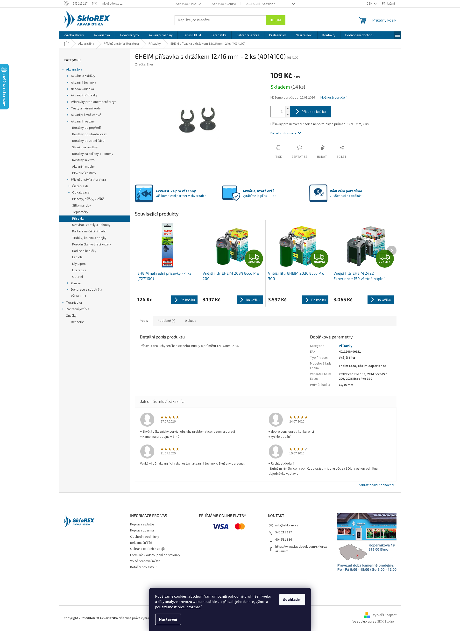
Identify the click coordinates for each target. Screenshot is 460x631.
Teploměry (80, 212)
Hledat (276, 20)
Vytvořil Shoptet (384, 615)
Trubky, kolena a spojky (89, 238)
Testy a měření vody (86, 108)
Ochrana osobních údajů (147, 548)
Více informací (189, 607)
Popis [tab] (144, 320)
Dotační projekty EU (144, 567)
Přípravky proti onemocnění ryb (94, 102)
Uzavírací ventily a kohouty (91, 224)
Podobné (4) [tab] (166, 320)
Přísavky (78, 218)
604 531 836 (283, 539)
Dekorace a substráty (86, 289)
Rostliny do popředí (86, 127)
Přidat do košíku (314, 111)
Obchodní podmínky (260, 4)
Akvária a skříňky (83, 76)
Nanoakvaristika (82, 89)
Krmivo (76, 283)
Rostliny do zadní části (88, 140)
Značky (71, 315)
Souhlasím (292, 599)
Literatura (79, 270)
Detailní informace (283, 133)
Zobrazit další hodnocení (376, 485)
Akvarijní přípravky (84, 95)
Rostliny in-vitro (83, 160)
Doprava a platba (188, 4)
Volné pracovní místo (145, 561)
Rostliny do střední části (89, 134)
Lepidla (77, 257)
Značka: (145, 64)
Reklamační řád (141, 542)
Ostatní (77, 276)
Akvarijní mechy (83, 166)
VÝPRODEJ (78, 296)
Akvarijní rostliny (83, 121)
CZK (370, 3)
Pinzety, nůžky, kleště (88, 199)
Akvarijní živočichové (86, 115)
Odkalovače (81, 192)
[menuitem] (74, 35)
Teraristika (74, 302)
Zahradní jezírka (77, 309)
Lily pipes (79, 263)
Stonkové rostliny (85, 147)
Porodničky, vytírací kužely (91, 244)
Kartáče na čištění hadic (89, 231)
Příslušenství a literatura (88, 179)
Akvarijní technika (83, 82)
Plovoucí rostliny (84, 173)
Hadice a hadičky (84, 251)
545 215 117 (283, 532)
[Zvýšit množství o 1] (287, 109)
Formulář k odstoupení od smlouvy (155, 555)
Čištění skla (80, 186)
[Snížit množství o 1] (287, 114)
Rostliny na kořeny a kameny (92, 153)
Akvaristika (74, 69)
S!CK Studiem (386, 621)
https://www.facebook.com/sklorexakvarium (301, 549)
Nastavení (168, 619)
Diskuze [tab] (190, 320)
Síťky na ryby (81, 205)
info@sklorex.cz (286, 525)
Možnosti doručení (333, 97)
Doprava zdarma (223, 4)
